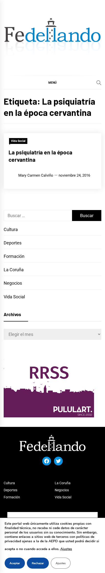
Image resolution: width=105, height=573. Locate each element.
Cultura (11, 229)
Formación (14, 256)
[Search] (98, 83)
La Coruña (14, 269)
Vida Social (18, 141)
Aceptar (15, 563)
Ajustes (66, 549)
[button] (52, 82)
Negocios (13, 283)
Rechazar (38, 563)
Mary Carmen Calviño (35, 175)
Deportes (12, 242)
